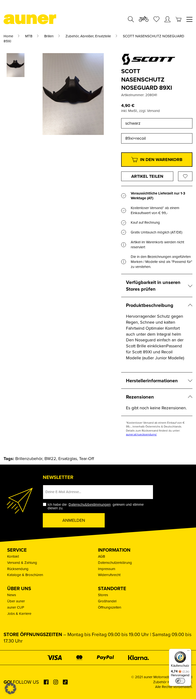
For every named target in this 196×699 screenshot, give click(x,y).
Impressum (106, 568)
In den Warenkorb (161, 159)
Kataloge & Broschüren (25, 574)
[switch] (180, 681)
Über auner (16, 601)
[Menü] (188, 652)
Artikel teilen (147, 176)
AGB (101, 556)
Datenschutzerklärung (115, 562)
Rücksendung (17, 568)
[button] (10, 688)
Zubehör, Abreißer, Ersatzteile (88, 36)
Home (8, 36)
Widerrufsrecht (109, 574)
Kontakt (13, 556)
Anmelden (73, 520)
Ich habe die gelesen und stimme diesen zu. (96, 506)
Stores (103, 594)
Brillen (49, 36)
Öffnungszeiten (109, 607)
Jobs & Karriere (19, 613)
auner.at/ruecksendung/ (141, 434)
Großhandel (107, 601)
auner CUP (15, 607)
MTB (28, 36)
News (11, 594)
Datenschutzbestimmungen (90, 504)
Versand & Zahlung (22, 562)
